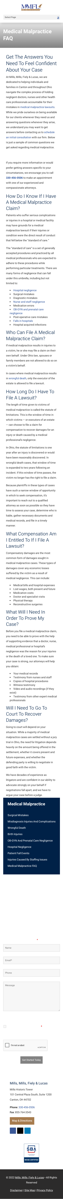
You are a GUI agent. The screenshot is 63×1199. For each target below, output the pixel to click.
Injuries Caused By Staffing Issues (27, 860)
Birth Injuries (15, 834)
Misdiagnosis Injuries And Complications (32, 822)
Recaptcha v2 (31, 1036)
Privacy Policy (39, 1019)
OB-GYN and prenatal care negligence (27, 311)
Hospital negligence (25, 290)
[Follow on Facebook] (13, 1131)
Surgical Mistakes (18, 815)
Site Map (29, 1190)
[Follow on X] (20, 1131)
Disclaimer (22, 1019)
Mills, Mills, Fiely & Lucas (29, 1178)
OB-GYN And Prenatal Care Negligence (30, 841)
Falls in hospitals (23, 321)
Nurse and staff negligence (29, 302)
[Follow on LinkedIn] (27, 1131)
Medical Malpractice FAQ (22, 866)
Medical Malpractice (26, 804)
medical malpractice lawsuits (37, 107)
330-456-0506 (14, 178)
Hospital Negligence (19, 847)
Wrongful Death (17, 828)
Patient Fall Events (18, 853)
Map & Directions (22, 1121)
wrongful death (17, 378)
